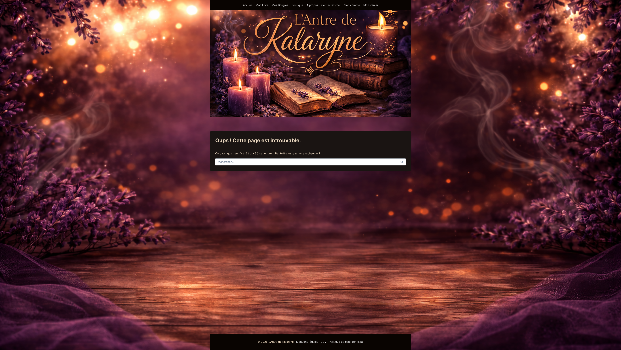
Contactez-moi (331, 5)
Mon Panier (370, 5)
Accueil (247, 5)
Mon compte (352, 5)
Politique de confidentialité (346, 341)
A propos (312, 5)
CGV (324, 341)
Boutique (297, 5)
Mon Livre (262, 5)
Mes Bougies (280, 5)
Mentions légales (307, 341)
